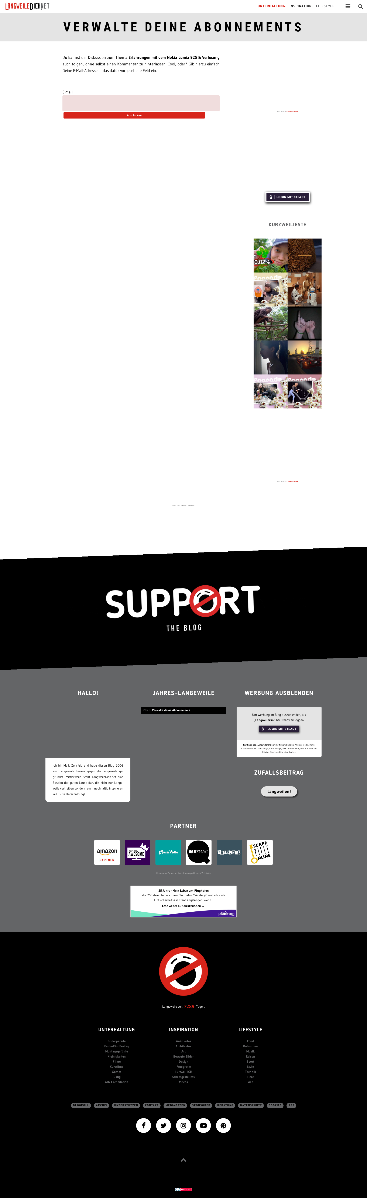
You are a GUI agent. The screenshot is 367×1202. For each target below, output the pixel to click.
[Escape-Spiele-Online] (260, 852)
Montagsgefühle (116, 1051)
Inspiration (183, 1030)
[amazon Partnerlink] (107, 852)
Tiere (250, 1077)
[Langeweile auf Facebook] (143, 1125)
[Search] (360, 6)
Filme (117, 1061)
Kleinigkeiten (116, 1056)
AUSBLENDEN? (188, 505)
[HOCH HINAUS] (183, 1160)
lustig (117, 1077)
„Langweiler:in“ (264, 720)
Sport (250, 1061)
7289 (189, 1006)
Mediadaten (175, 1105)
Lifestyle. (326, 6)
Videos (183, 1082)
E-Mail (67, 92)
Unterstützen (126, 1105)
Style (250, 1067)
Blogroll (81, 1105)
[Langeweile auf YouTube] (203, 1125)
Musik (250, 1051)
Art (183, 1051)
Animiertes (183, 1041)
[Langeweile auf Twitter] (163, 1125)
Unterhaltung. (272, 6)
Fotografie (183, 1067)
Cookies (275, 1105)
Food (250, 1041)
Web (250, 1082)
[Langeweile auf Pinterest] (223, 1125)
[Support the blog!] (183, 608)
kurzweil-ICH (183, 1072)
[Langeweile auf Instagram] (183, 1125)
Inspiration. (301, 6)
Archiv (101, 1105)
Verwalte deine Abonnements (183, 27)
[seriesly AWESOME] (137, 852)
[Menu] (348, 6)
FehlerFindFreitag (116, 1046)
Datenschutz (251, 1105)
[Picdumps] (229, 852)
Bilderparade (117, 1041)
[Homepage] (31, 6)
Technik (250, 1072)
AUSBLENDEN (292, 111)
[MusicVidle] (168, 852)
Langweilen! (279, 791)
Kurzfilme (116, 1067)
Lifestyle (250, 1030)
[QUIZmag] (199, 852)
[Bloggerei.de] (183, 1189)
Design (183, 1061)
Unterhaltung (116, 1030)
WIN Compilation (116, 1082)
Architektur (183, 1046)
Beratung (225, 1105)
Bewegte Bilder (183, 1056)
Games (116, 1072)
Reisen (250, 1056)
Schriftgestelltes (183, 1077)
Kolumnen (250, 1046)
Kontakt (152, 1105)
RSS (292, 1105)
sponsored (201, 1105)
